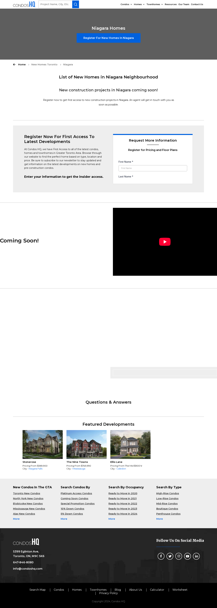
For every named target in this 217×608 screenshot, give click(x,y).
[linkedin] (196, 556)
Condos (125, 4)
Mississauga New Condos (29, 508)
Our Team (183, 4)
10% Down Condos (72, 508)
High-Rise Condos (167, 493)
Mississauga (79, 468)
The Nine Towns (77, 462)
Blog (118, 589)
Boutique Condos (167, 508)
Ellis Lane (116, 462)
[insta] (178, 556)
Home (22, 64)
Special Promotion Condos (78, 503)
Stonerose (29, 462)
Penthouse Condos (168, 513)
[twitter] (169, 556)
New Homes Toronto (44, 64)
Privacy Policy (108, 593)
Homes (138, 4)
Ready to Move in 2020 (122, 493)
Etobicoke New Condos (28, 503)
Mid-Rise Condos (167, 503)
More (16, 518)
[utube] (187, 556)
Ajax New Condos (24, 513)
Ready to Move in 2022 (122, 503)
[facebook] (161, 556)
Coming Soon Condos (74, 498)
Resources (171, 4)
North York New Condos (28, 498)
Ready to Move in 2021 (122, 498)
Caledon (121, 468)
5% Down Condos (72, 513)
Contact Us (197, 4)
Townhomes (153, 4)
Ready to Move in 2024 (122, 513)
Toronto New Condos (26, 493)
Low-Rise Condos (167, 498)
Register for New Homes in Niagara (108, 38)
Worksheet (180, 589)
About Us (135, 589)
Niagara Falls (35, 468)
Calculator (157, 589)
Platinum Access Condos (76, 493)
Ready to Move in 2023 (122, 508)
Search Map (37, 589)
